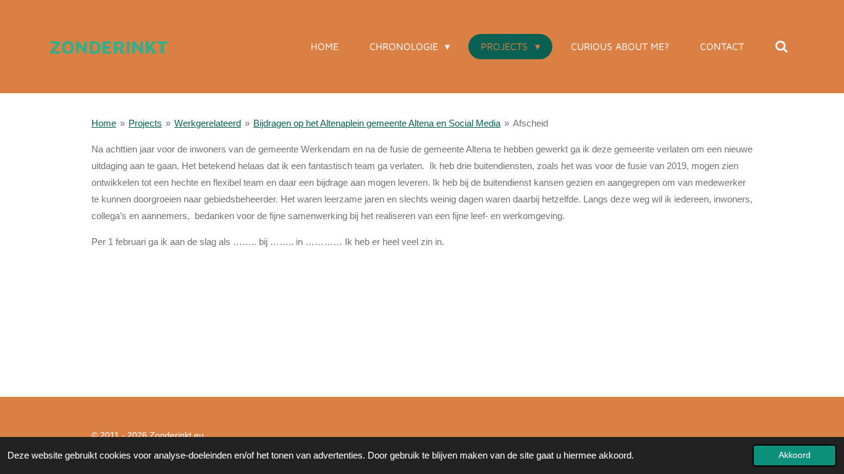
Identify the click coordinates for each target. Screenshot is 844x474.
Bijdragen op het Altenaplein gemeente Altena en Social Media (376, 123)
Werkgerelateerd (207, 123)
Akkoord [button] (795, 455)
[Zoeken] (781, 46)
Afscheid (530, 123)
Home (103, 123)
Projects (145, 123)
